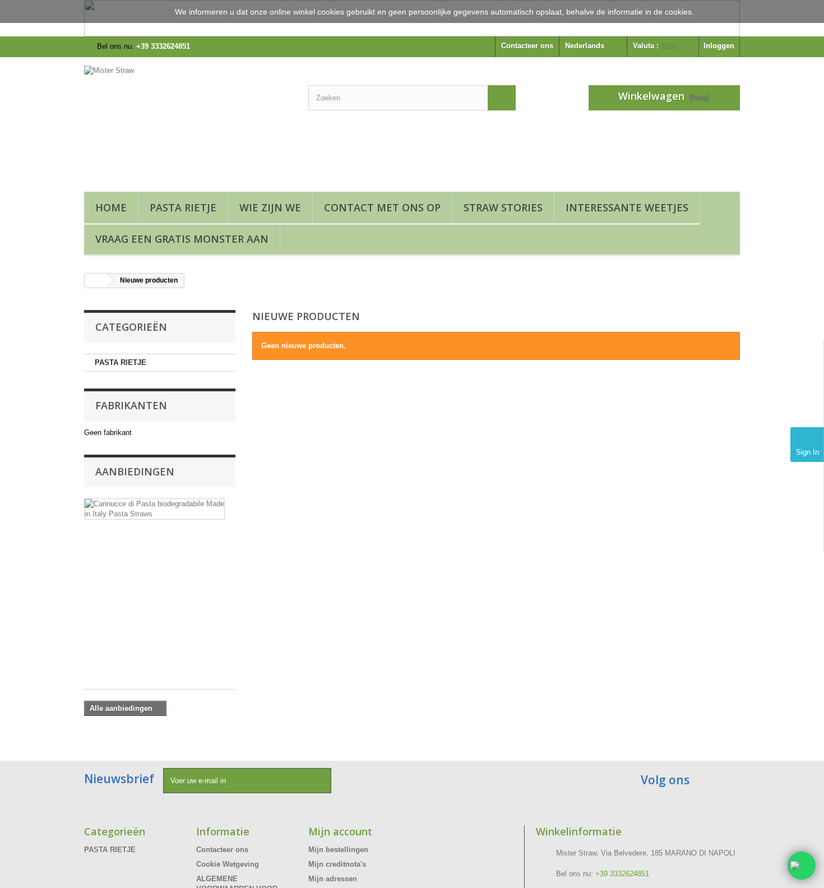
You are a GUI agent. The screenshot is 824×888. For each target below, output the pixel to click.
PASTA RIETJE (183, 207)
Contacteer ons (527, 45)
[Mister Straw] (187, 122)
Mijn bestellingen (338, 849)
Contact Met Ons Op (382, 207)
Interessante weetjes (627, 207)
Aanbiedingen (134, 471)
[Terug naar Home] (96, 281)
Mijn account (340, 831)
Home (111, 207)
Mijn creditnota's (337, 864)
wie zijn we (270, 207)
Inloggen (718, 45)
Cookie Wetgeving (227, 864)
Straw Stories (503, 207)
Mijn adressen (332, 879)
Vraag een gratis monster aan (182, 239)
